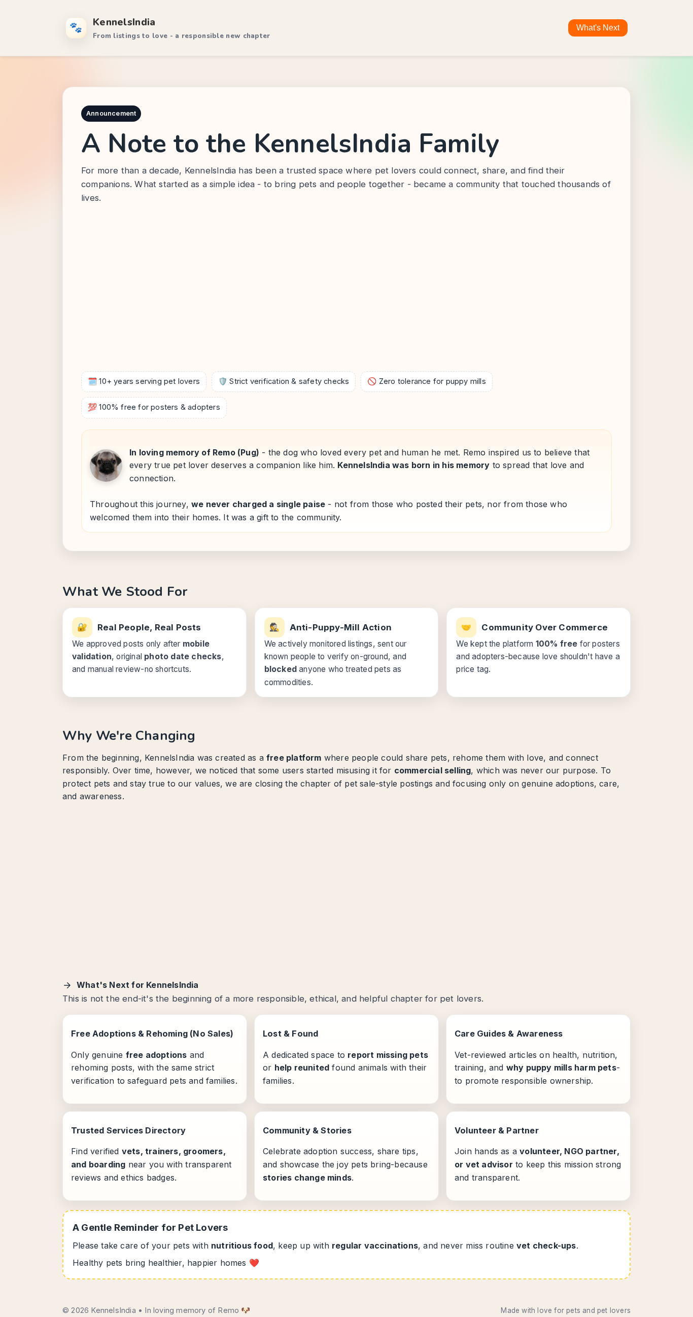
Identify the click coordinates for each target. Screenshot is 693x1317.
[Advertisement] (346, 290)
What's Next (597, 27)
